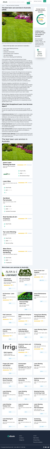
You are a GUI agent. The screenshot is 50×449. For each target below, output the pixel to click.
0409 (12, 399)
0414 (43, 371)
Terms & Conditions (37, 442)
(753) (29, 164)
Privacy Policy (36, 440)
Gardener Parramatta (8, 52)
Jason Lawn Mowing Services (10, 48)
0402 (43, 337)
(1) (30, 182)
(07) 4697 (43, 426)
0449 (28, 284)
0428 (12, 339)
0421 (9, 190)
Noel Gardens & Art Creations (11, 53)
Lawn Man (6, 50)
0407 (43, 301)
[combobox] (18, 2)
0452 (28, 324)
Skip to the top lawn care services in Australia (16, 46)
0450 (12, 373)
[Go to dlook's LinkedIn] (47, 447)
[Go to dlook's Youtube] (45, 447)
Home (3, 5)
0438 (9, 260)
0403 (28, 337)
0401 (12, 288)
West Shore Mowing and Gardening (12, 57)
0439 (43, 352)
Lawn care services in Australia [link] (12, 5)
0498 (9, 240)
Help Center (36, 437)
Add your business (38, 1)
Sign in (30, 1)
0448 (9, 209)
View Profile (22, 170)
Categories (21, 440)
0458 (43, 386)
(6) (30, 251)
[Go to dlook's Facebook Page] (43, 447)
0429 (28, 355)
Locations (21, 437)
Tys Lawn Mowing (8, 55)
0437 (43, 399)
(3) (30, 218)
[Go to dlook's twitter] (48, 447)
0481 (12, 303)
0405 (23, 173)
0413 (28, 412)
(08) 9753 (43, 280)
